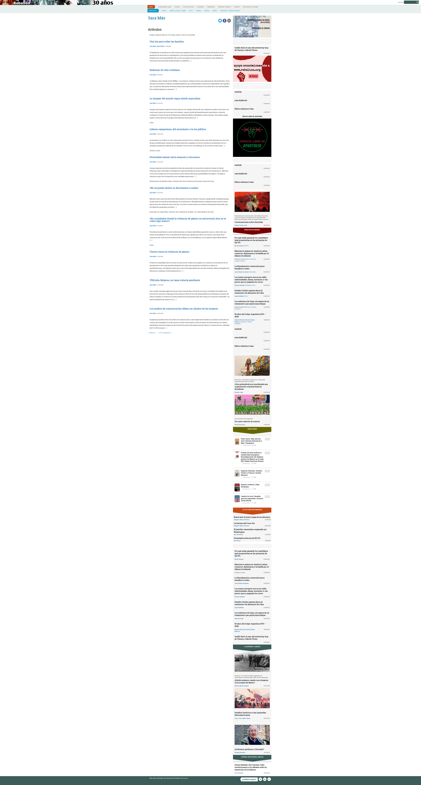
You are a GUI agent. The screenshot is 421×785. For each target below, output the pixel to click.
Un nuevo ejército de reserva (247, 421)
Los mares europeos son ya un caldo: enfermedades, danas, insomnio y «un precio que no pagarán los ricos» (251, 279)
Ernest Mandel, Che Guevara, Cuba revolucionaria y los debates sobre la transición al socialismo (251, 767)
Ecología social (188, 7)
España (198, 10)
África (164, 10)
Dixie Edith (160, 46)
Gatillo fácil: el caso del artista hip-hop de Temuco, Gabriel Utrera (251, 48)
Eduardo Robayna (240, 285)
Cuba (245, 296)
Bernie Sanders (239, 246)
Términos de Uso (195, 778)
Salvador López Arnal (241, 225)
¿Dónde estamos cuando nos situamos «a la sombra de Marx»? (251, 681)
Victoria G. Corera (240, 259)
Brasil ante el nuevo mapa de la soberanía (252, 517)
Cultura (177, 7)
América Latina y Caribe (177, 10)
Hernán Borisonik (240, 424)
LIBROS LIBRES (252, 429)
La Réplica (252, 546)
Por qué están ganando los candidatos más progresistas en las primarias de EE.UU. (251, 240)
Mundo (214, 10)
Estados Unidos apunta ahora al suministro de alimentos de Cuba (249, 291)
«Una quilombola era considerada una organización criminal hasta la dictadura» (251, 386)
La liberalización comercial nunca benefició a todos (249, 267)
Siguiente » (168, 333)
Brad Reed (237, 540)
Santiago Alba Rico (240, 752)
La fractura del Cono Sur (244, 523)
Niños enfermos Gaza (244, 108)
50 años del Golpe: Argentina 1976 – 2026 (250, 315)
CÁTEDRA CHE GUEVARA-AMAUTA (252, 757)
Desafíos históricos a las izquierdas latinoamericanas (250, 713)
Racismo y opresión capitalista (252, 353)
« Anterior (151, 333)
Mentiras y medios (224, 7)
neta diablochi (241, 100)
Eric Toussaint (238, 534)
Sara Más (153, 46)
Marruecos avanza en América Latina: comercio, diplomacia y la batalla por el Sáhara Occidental (252, 253)
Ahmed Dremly (239, 307)
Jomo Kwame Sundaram (242, 272)
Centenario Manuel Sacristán (252, 189)
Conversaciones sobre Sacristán (249, 222)
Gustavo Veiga (239, 392)
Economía (200, 7)
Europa (206, 10)
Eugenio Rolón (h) (240, 320)
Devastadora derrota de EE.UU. (247, 538)
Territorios (153, 10)
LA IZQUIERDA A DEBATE (252, 646)
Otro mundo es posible (250, 7)
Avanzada (400, 2)
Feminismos (211, 7)
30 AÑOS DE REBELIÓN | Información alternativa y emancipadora (253, 41)
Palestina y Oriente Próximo (230, 10)
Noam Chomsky (252, 722)
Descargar (267, 439)
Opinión (236, 7)
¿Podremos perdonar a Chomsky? (249, 749)
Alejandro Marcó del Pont (241, 519)
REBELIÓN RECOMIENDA (252, 230)
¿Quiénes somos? (249, 779)
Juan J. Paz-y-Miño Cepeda (242, 718)
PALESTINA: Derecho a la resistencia (252, 160)
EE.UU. (191, 10)
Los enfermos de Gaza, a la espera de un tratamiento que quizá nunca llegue (252, 302)
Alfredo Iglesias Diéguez (242, 686)
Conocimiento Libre (164, 7)
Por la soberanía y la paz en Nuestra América (253, 86)
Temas (151, 7)
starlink (238, 92)
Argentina (243, 322)
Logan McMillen (239, 296)
